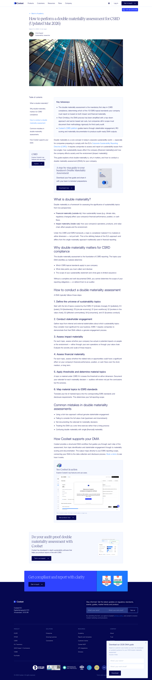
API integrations (82, 648)
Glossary (80, 652)
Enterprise (49, 633)
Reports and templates (85, 637)
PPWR (16, 637)
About (112, 633)
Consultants (49, 640)
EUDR (15, 633)
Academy (81, 633)
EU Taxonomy (18, 644)
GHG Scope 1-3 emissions (22, 648)
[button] (30, 3)
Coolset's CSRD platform (68, 128)
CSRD (15, 640)
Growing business (51, 637)
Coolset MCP (82, 644)
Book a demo (112, 454)
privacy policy (119, 616)
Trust (111, 637)
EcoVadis (17, 655)
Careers (112, 640)
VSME (16, 652)
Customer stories (83, 640)
